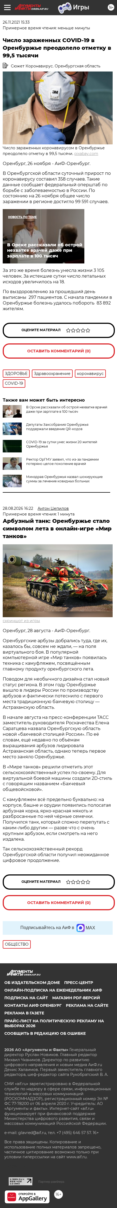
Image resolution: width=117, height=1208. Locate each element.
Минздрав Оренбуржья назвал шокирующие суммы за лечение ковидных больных (64, 479)
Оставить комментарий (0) (59, 351)
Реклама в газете (24, 1013)
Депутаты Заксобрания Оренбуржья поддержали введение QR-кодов (57, 427)
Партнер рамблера (51, 1181)
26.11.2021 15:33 (16, 22)
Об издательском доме (32, 982)
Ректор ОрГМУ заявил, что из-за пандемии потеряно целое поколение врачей (62, 461)
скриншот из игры (21, 620)
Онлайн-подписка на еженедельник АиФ (53, 990)
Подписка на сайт (26, 997)
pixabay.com (86, 153)
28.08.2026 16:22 (18, 508)
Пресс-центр (78, 982)
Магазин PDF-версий (76, 997)
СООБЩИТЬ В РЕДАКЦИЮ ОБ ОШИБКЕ (45, 1033)
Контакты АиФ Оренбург (32, 1005)
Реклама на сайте (87, 1005)
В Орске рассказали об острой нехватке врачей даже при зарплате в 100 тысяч (66, 409)
